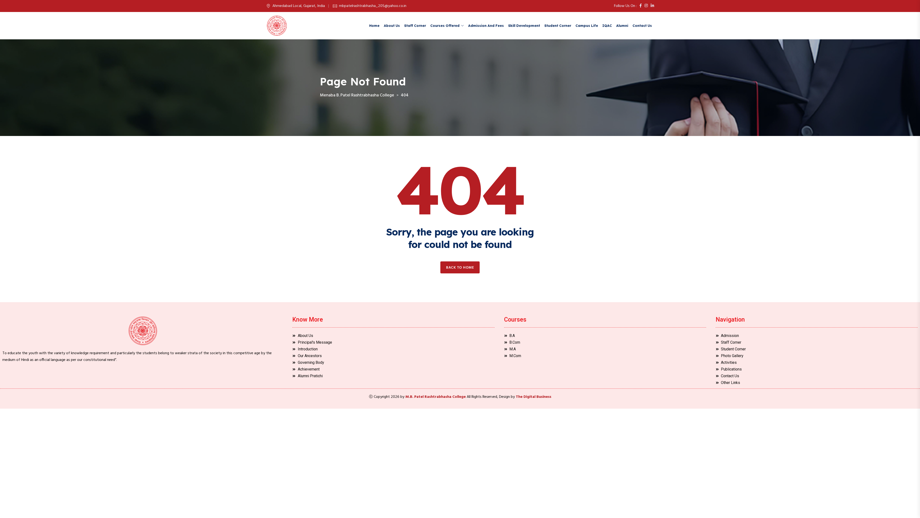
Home (374, 26)
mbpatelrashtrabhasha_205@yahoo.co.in (372, 6)
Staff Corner (415, 26)
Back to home (460, 268)
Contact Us (642, 26)
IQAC (607, 26)
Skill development (524, 26)
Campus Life (586, 26)
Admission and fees (486, 26)
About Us (392, 26)
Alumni (622, 26)
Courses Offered (445, 26)
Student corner (557, 26)
